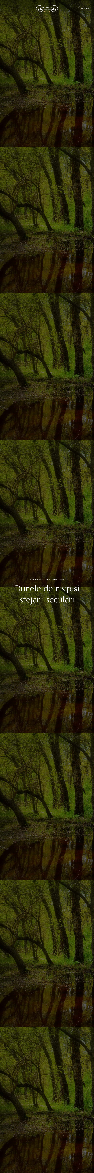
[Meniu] (4, 8)
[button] (85, 8)
